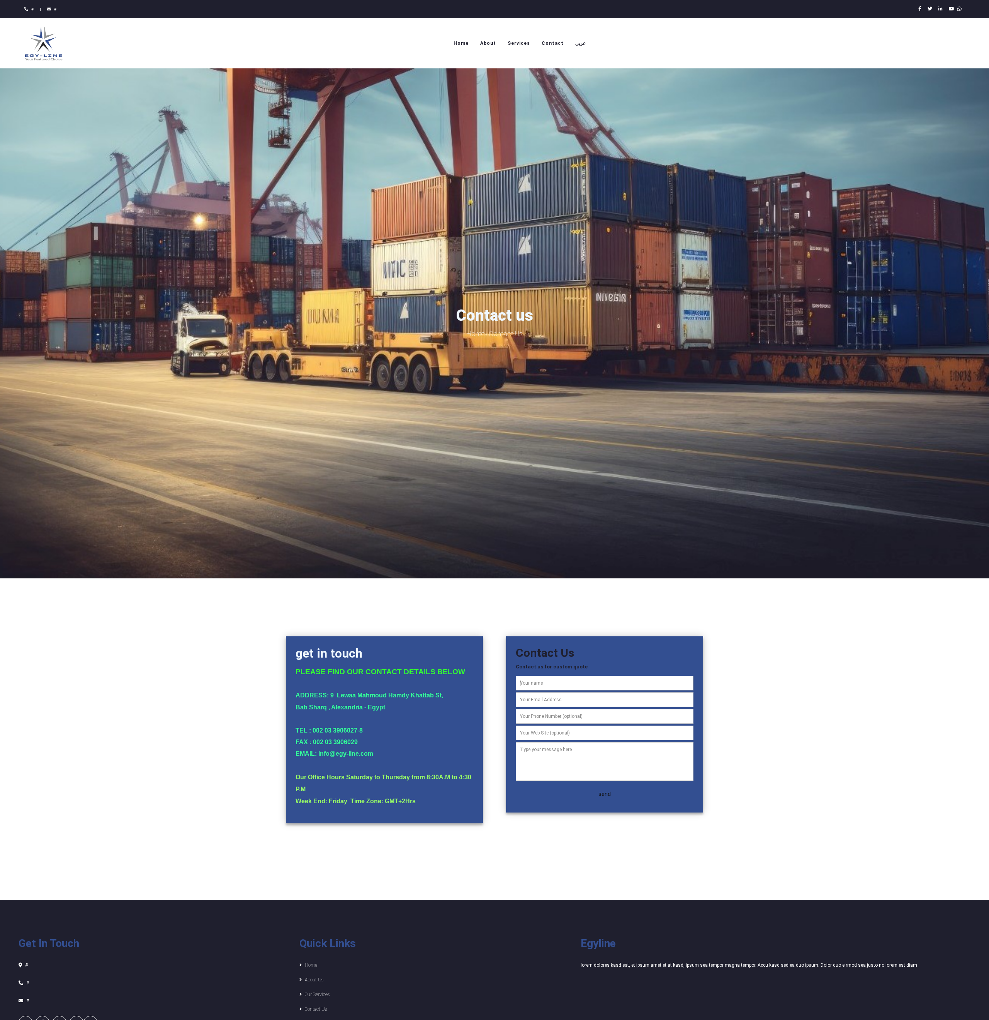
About (488, 43)
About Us (314, 980)
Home (461, 43)
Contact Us (506, 334)
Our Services (317, 994)
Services (519, 43)
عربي (580, 43)
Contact (553, 43)
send (604, 793)
